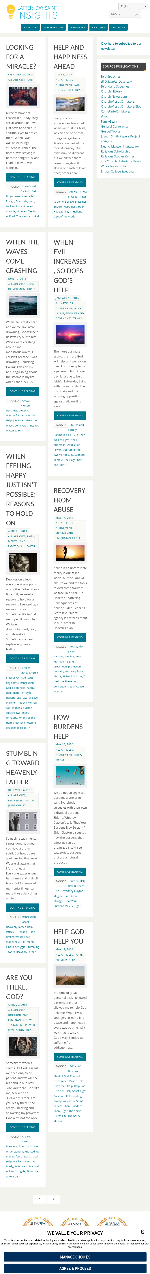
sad (8, 707)
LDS (19, 697)
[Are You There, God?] (23, 1046)
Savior (74, 896)
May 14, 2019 (64, 517)
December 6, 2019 (20, 790)
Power (57, 449)
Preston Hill (61, 1096)
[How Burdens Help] (70, 776)
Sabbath (79, 454)
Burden (74, 881)
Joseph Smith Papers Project (120, 136)
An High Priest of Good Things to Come (70, 196)
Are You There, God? (19, 987)
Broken (26, 667)
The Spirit (59, 465)
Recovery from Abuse (69, 500)
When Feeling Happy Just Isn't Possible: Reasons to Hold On (21, 722)
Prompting (75, 1096)
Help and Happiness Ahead (70, 57)
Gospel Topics (110, 131)
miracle (10, 211)
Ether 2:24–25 (26, 415)
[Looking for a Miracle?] (23, 96)
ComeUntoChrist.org (115, 111)
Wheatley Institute (113, 166)
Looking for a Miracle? (21, 57)
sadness (17, 707)
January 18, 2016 (67, 298)
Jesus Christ (64, 90)
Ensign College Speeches (118, 171)
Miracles (21, 211)
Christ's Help (30, 186)
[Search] (136, 14)
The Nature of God (27, 216)
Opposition (73, 445)
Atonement (64, 85)
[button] (142, 1231)
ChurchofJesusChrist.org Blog (121, 106)
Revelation (16, 1030)
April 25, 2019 (17, 531)
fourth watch (23, 1156)
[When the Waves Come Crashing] (23, 305)
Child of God (61, 1076)
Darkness (11, 410)
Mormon (11, 702)
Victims (58, 691)
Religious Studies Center (117, 156)
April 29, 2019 (17, 1004)
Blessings (81, 201)
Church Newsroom (114, 97)
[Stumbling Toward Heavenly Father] (23, 822)
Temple (58, 460)
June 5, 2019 (64, 74)
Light (66, 440)
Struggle (59, 901)
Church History (111, 91)
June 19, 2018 (17, 278)
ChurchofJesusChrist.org (118, 101)
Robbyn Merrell (27, 702)
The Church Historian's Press (121, 161)
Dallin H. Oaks (29, 191)
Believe (69, 201)
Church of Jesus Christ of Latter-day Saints (22, 677)
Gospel (24, 922)
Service (58, 1106)
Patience (19, 1166)
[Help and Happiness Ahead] (70, 104)
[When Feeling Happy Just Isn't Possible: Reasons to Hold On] (23, 562)
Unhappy (11, 717)
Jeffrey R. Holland (71, 211)
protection (74, 666)
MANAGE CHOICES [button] (75, 1257)
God (68, 435)
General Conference (115, 126)
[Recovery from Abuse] (70, 552)
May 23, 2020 (64, 744)
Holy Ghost (72, 1091)
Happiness (70, 206)
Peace (60, 959)
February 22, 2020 (20, 74)
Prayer (70, 959)
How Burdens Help (68, 727)
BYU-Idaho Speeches (115, 86)
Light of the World (65, 216)
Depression (27, 683)
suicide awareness (17, 712)
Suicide (27, 707)
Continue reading (22, 177)
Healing (69, 656)
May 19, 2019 (64, 949)
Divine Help (76, 1081)
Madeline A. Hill (15, 941)
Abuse (73, 646)
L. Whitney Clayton (72, 891)
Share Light (61, 1111)
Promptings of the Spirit (68, 1101)
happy (30, 687)
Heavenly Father (16, 927)
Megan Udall (61, 896)
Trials (79, 90)
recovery (59, 671)
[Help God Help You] (70, 976)
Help (31, 201)
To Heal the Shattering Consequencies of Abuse (70, 681)
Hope (57, 211)
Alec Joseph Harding (69, 651)
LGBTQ (27, 697)
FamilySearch (110, 121)
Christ (24, 672)
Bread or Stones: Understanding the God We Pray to (23, 1151)
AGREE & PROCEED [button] (75, 1268)
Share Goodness (74, 1106)
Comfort (75, 1076)
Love (21, 420)
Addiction (75, 1066)
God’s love (60, 1086)
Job (15, 420)
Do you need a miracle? (20, 196)
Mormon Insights (64, 661)
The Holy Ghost (73, 460)
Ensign (10, 201)
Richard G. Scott (72, 676)
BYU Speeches (111, 77)
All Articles (16, 79)
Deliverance (61, 1081)
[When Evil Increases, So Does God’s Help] (70, 334)
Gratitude (21, 201)
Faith (30, 79)
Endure (58, 206)
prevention (60, 666)
